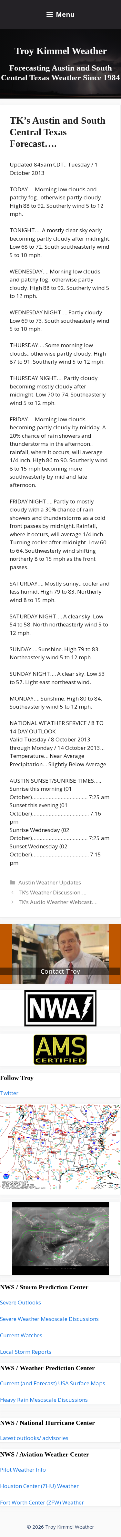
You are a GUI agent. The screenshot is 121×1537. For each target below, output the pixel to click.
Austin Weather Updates (49, 882)
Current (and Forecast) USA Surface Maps (52, 1383)
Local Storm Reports (25, 1351)
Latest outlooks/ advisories (34, 1438)
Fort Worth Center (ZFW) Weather (42, 1502)
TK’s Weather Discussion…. (52, 892)
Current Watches (21, 1335)
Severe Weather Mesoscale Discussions (49, 1318)
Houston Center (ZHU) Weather (39, 1486)
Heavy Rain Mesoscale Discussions (44, 1399)
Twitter (9, 1093)
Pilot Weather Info (23, 1469)
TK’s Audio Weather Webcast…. (57, 902)
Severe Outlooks (20, 1302)
